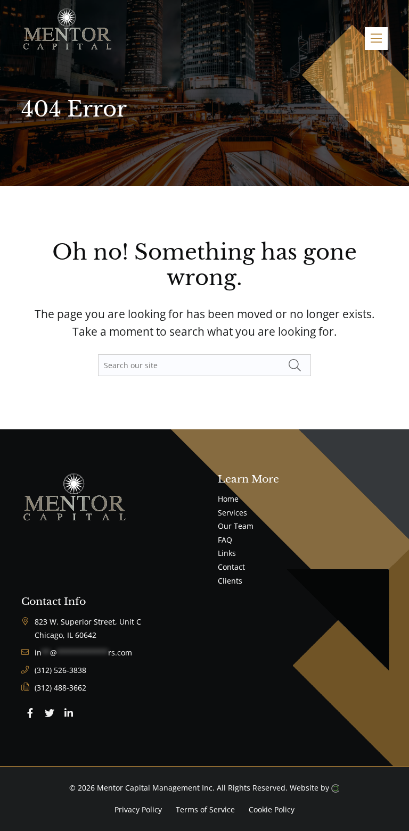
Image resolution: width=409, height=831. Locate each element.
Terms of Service (205, 809)
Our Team (235, 526)
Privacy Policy (138, 809)
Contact (231, 567)
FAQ (225, 540)
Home (228, 499)
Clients (230, 581)
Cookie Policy (272, 809)
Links (227, 553)
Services (232, 513)
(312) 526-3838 (60, 670)
